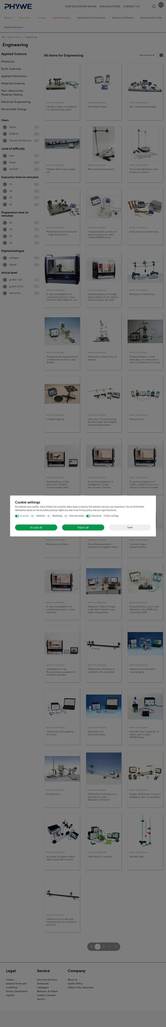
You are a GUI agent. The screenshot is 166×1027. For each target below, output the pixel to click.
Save (130, 527)
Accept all (36, 527)
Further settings (111, 516)
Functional (96, 516)
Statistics (40, 516)
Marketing (57, 516)
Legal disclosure (108, 510)
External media (77, 516)
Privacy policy (86, 510)
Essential (24, 516)
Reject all (83, 527)
